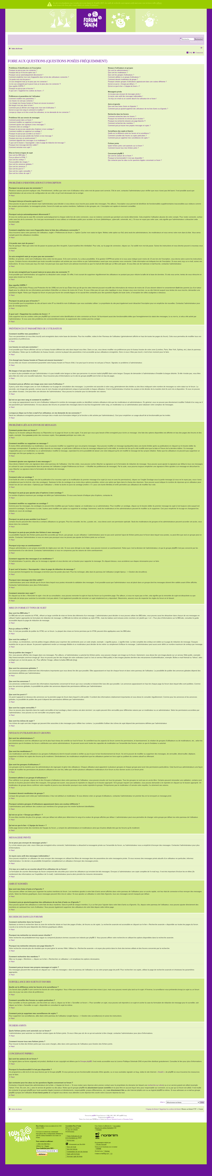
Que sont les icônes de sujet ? (20, 173)
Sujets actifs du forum (73, 1154)
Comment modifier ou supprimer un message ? (25, 122)
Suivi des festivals (72, 1149)
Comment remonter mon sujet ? (20, 147)
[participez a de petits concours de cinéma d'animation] (150, 20)
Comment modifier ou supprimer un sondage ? (25, 131)
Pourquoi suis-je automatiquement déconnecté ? (26, 75)
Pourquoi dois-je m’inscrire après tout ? (23, 72)
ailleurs (159, 3)
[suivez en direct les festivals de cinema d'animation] (120, 20)
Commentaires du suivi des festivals (77, 1152)
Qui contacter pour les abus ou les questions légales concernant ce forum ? (135, 160)
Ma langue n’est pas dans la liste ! (21, 105)
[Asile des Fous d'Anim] (62, 20)
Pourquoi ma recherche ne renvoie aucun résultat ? (126, 119)
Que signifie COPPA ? (17, 86)
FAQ (190, 52)
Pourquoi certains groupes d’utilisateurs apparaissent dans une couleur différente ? (137, 82)
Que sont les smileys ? (17, 160)
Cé (111, 1153)
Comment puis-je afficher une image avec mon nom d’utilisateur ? (32, 108)
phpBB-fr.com (110, 1117)
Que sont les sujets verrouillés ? (20, 171)
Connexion (199, 52)
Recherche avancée (196, 42)
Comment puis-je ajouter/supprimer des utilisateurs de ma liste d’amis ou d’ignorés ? (138, 109)
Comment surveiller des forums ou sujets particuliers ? (127, 136)
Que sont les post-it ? (16, 169)
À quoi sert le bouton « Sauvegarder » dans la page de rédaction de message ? (37, 143)
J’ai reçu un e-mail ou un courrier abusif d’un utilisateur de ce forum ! (132, 99)
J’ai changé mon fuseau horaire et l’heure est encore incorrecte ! (32, 103)
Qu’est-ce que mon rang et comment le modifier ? (26, 110)
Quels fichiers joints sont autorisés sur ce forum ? (125, 146)
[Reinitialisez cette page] (91, 20)
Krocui (109, 1119)
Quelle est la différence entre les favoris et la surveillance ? (129, 133)
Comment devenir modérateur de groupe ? (123, 79)
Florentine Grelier (128, 1119)
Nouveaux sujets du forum (74, 1156)
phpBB (93, 1115)
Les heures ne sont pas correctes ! (21, 101)
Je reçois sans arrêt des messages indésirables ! (125, 96)
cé (99, 1119)
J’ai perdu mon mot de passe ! (20, 79)
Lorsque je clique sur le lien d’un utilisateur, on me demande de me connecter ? (39, 112)
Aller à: (162, 1102)
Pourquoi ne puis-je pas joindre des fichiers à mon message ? (31, 136)
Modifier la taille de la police (201, 48)
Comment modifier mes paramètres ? (22, 99)
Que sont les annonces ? (18, 166)
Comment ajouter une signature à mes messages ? (27, 124)
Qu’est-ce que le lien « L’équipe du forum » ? (124, 86)
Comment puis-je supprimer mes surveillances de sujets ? (128, 138)
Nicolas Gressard (101, 1144)
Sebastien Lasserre (117, 1119)
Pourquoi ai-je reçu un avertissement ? (22, 138)
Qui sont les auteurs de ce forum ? (120, 156)
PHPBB (98, 1149)
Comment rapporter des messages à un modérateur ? (28, 140)
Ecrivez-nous (70, 1140)
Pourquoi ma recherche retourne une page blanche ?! (127, 121)
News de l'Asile (71, 1147)
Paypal (47, 1146)
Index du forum (17, 48)
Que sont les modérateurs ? (118, 72)
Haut (12, 195)
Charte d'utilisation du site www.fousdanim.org (73, 1137)
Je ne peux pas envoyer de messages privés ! (124, 94)
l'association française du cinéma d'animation (107, 1127)
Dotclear (107, 1151)
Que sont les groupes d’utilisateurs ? (121, 75)
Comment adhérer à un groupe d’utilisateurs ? (124, 77)
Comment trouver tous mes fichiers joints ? (123, 148)
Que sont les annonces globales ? (21, 164)
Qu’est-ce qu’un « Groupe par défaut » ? (122, 84)
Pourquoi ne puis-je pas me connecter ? (23, 70)
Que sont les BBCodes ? (18, 155)
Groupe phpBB (86, 1061)
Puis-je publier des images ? (19, 162)
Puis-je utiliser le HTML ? (18, 157)
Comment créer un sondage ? (19, 127)
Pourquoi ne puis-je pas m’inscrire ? (21, 88)
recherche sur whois (156, 1085)
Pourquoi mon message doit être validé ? (23, 145)
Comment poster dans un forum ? (21, 120)
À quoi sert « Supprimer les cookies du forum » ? (26, 91)
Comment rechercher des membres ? (121, 123)
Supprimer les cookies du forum (169, 1109)
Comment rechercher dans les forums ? (122, 116)
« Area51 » (161, 1072)
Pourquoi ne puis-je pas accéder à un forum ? (25, 134)
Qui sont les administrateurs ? (118, 70)
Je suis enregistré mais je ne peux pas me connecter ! (28, 82)
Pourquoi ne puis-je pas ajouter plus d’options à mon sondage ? (31, 129)
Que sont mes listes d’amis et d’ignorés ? (123, 106)
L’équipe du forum (152, 1109)
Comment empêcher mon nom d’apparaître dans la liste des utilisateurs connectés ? (39, 77)
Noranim (98, 1130)
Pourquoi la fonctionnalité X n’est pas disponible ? (125, 158)
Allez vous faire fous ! (43, 1144)
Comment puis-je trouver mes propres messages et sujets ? (129, 125)
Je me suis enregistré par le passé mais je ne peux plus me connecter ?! (35, 84)
